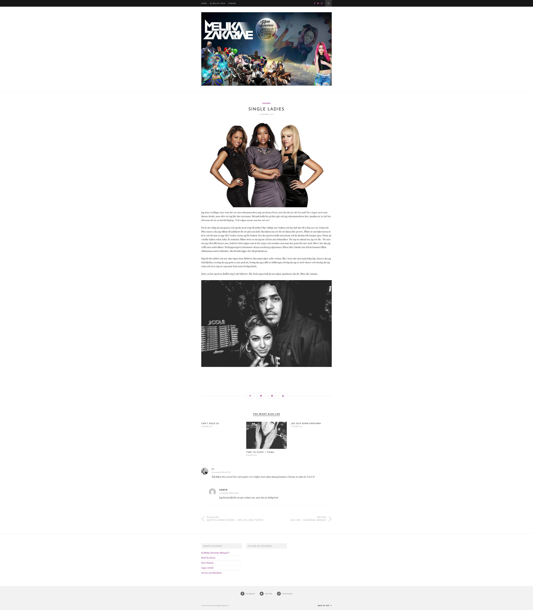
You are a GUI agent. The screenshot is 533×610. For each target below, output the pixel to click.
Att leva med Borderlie (211, 572)
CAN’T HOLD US (210, 423)
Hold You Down (208, 557)
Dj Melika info (217, 3)
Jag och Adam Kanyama (306, 423)
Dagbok (266, 103)
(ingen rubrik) (207, 567)
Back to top (324, 605)
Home (204, 3)
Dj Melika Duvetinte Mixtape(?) (215, 552)
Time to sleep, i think (260, 452)
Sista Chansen (207, 562)
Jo (213, 469)
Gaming (232, 3)
